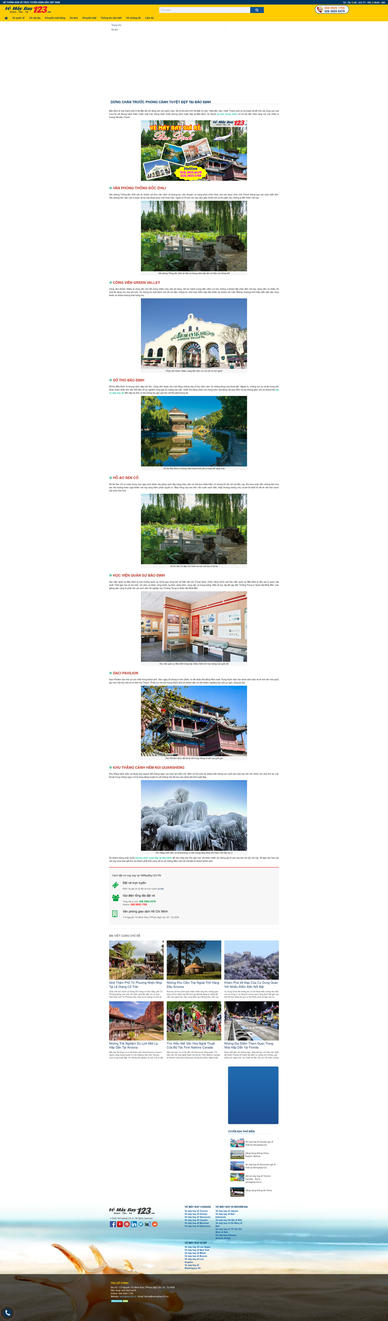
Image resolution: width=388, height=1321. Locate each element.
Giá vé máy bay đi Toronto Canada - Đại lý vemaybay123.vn (258, 1178)
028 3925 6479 (334, 11)
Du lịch (74, 18)
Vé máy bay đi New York (197, 1249)
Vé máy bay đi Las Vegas (197, 1246)
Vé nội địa (34, 18)
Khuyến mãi (89, 18)
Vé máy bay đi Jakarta (227, 1210)
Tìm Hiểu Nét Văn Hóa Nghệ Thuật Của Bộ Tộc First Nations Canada (191, 1045)
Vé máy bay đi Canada (196, 1219)
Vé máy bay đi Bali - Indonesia (226, 1215)
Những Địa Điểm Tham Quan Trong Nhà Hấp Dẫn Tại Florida (248, 1045)
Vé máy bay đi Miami (195, 1252)
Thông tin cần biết (111, 18)
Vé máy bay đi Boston (196, 1255)
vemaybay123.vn (128, 1296)
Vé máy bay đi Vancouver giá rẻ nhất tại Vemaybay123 (260, 1166)
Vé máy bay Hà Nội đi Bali (229, 1219)
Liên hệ (149, 18)
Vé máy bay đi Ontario (196, 1213)
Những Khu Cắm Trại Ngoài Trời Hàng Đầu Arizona (193, 984)
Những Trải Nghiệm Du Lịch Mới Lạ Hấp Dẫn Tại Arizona (133, 1045)
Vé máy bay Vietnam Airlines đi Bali (226, 1237)
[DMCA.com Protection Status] (120, 1300)
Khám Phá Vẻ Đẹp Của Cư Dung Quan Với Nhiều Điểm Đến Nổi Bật (251, 984)
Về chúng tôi (133, 18)
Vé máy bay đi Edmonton (197, 1225)
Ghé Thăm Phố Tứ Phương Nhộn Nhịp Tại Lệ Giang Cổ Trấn (135, 984)
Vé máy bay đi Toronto (196, 1210)
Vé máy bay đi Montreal (197, 1222)
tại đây (160, 888)
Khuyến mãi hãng (55, 18)
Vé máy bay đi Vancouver (198, 1216)
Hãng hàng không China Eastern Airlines (257, 1155)
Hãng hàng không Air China (258, 1190)
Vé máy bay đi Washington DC (193, 1267)
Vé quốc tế (18, 18)
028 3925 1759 (334, 7)
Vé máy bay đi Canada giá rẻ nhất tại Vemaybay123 (259, 1143)
